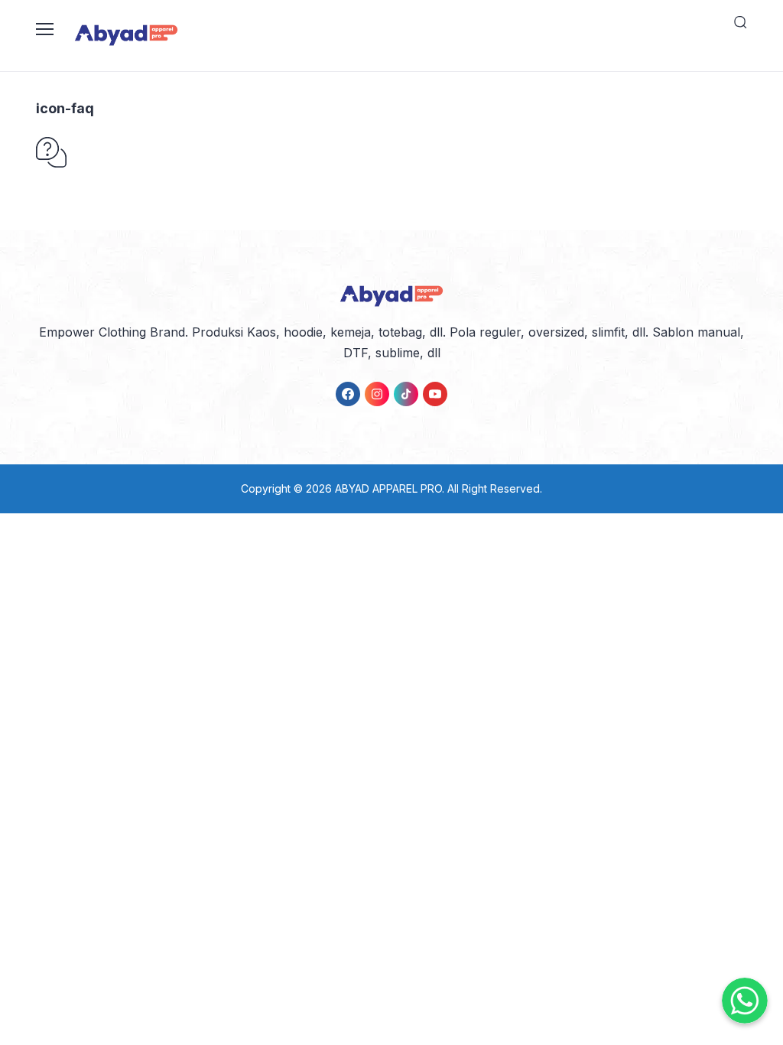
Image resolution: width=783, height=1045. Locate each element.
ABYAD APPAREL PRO (388, 488)
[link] (348, 394)
